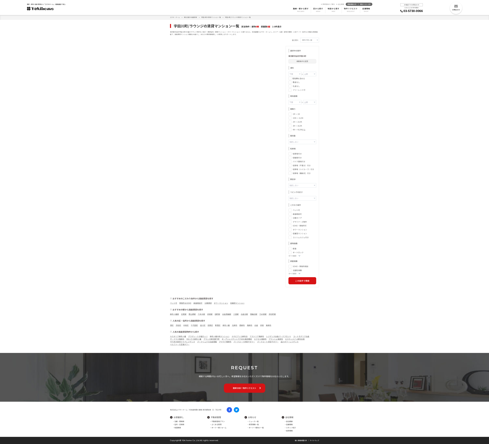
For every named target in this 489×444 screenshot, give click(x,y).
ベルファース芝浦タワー (179, 344)
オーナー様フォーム (219, 427)
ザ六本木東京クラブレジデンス (182, 341)
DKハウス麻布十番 (193, 339)
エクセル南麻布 (260, 339)
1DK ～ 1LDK (298, 118)
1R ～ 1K (296, 114)
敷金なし (296, 82)
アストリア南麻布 (257, 336)
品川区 (202, 325)
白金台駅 (244, 314)
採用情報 (289, 430)
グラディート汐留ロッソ (198, 336)
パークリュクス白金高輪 (207, 341)
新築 (294, 248)
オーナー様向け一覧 (256, 427)
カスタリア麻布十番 (178, 336)
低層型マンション (300, 233)
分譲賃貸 (208, 303)
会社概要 (289, 421)
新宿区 (217, 325)
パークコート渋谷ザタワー (268, 341)
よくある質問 (216, 424)
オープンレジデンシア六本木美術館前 (237, 339)
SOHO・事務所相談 (300, 266)
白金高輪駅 (226, 314)
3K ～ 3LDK (297, 125)
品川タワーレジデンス (289, 341)
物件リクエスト (351, 8)
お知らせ (252, 417)
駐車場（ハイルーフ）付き (303, 169)
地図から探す (333, 8)
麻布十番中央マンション (219, 336)
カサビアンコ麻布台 (240, 336)
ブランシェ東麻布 (276, 339)
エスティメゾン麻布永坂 (295, 339)
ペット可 (296, 210)
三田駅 (236, 314)
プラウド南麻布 (225, 341)
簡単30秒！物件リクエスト (244, 388)
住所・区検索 (179, 424)
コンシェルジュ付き (301, 237)
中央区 (186, 325)
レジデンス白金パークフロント (278, 336)
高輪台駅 (253, 314)
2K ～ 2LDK (297, 122)
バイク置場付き (299, 161)
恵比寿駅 (192, 314)
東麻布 (268, 325)
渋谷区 (178, 325)
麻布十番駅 (174, 314)
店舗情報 (366, 8)
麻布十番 (226, 325)
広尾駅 (183, 314)
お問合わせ (456, 10)
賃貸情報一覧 (254, 424)
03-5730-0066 (413, 11)
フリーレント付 (299, 90)
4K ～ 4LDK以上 (299, 129)
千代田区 (194, 325)
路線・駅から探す (301, 8)
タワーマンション (300, 229)
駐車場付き (297, 153)
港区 (172, 325)
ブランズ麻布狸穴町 (211, 339)
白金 (256, 325)
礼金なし (296, 86)
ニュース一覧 (254, 421)
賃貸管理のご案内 (328, 4)
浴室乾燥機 (297, 270)
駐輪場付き (297, 157)
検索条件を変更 (302, 61)
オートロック (298, 252)
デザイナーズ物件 (300, 222)
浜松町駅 (272, 314)
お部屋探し (179, 417)
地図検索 (177, 427)
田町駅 (217, 314)
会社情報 (341, 4)
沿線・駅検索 (179, 421)
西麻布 (242, 325)
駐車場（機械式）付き (302, 173)
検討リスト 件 (365, 4)
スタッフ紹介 (291, 427)
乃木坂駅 (263, 314)
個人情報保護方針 (301, 440)
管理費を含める (298, 78)
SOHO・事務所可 (300, 225)
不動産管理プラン (218, 421)
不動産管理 (216, 417)
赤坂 (262, 325)
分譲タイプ (297, 218)
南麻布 (249, 325)
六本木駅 (201, 314)
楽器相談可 (297, 214)
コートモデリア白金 (301, 336)
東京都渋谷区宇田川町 (297, 56)
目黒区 (210, 325)
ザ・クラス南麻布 (177, 339)
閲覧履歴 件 (352, 4)
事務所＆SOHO (185, 303)
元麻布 (234, 325)
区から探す (318, 8)
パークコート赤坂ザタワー (244, 341)
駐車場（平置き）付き (302, 165)
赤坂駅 (210, 314)
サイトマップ (314, 440)
